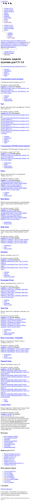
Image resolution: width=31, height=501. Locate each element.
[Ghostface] (15, 241)
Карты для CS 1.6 (9, 458)
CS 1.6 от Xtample (19, 42)
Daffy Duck (5, 227)
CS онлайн (7, 445)
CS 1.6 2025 (13, 45)
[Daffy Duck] (15, 215)
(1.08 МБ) (6, 369)
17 (13, 415)
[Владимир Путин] (15, 265)
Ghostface (4, 252)
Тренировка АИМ (9, 444)
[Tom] (15, 90)
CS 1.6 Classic (16, 40)
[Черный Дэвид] (15, 350)
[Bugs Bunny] (15, 185)
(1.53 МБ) (6, 287)
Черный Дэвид (6, 361)
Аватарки (7, 439)
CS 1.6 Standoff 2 (9, 42)
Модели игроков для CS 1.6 (12, 454)
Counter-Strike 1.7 (11, 47)
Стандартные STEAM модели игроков (15, 146)
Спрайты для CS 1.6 (10, 464)
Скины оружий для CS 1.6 (12, 455)
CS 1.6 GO (12, 44)
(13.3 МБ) (6, 86)
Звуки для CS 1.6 (9, 460)
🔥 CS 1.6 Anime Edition (11, 479)
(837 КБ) (6, 238)
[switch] (1, 3)
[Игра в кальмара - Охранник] (15, 323)
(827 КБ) (6, 210)
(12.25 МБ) (7, 153)
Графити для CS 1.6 (10, 461)
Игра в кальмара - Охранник (12, 338)
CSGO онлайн (8, 442)
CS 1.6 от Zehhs (8, 474)
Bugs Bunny (5, 199)
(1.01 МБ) (6, 180)
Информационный (9, 447)
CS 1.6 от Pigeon (19, 44)
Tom (2, 104)
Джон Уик (4, 308)
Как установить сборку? (11, 436)
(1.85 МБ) (6, 317)
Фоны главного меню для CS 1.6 (13, 463)
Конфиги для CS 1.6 (10, 457)
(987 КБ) (6, 113)
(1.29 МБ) (6, 259)
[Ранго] (15, 157)
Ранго (3, 171)
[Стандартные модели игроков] (15, 66)
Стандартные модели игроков (12, 79)
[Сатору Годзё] (15, 384)
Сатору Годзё (6, 405)
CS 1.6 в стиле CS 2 (6, 40)
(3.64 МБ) (6, 414)
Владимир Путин (7, 280)
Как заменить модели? (10, 438)
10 (10, 415)
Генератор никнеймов (10, 441)
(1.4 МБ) (6, 347)
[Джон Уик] (15, 293)
